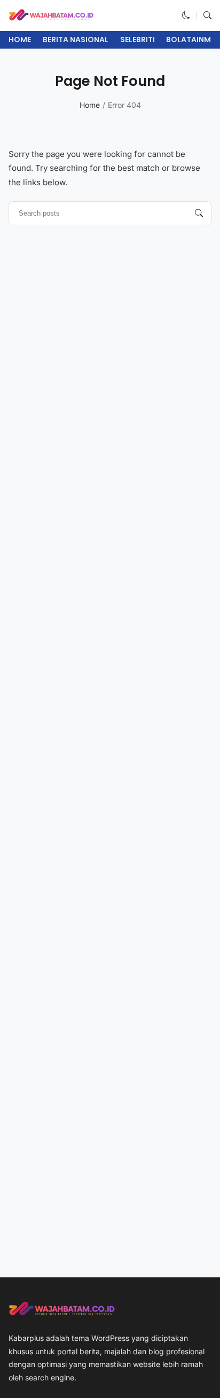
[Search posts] (199, 213)
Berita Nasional (75, 39)
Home (20, 39)
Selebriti (137, 39)
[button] (186, 15)
